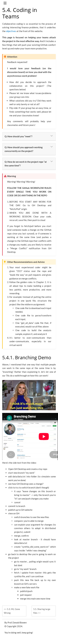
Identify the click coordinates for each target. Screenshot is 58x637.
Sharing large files (41, 611)
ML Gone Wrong (12, 611)
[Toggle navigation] (5, 3)
